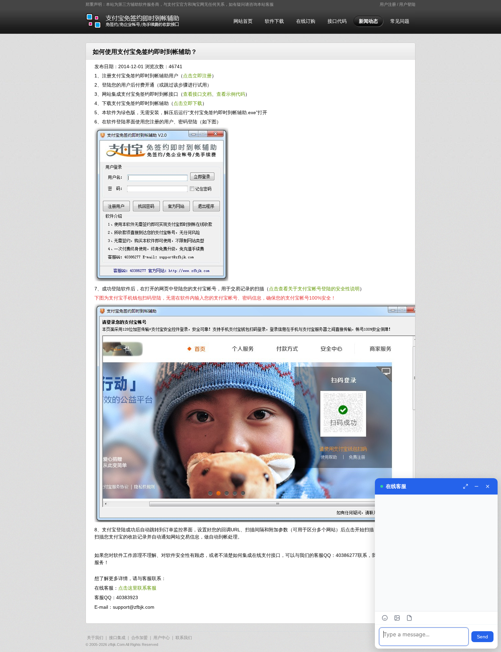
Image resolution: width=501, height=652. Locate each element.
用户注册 (388, 4)
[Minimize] (476, 486)
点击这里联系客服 (137, 588)
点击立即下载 (187, 103)
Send (482, 636)
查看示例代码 (230, 94)
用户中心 (161, 637)
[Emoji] (385, 617)
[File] (409, 617)
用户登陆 (407, 4)
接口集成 (117, 637)
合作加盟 (139, 637)
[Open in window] (465, 486)
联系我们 (184, 637)
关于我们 (95, 637)
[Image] (397, 617)
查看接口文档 (197, 94)
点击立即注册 (197, 75)
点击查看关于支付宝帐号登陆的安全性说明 (314, 288)
